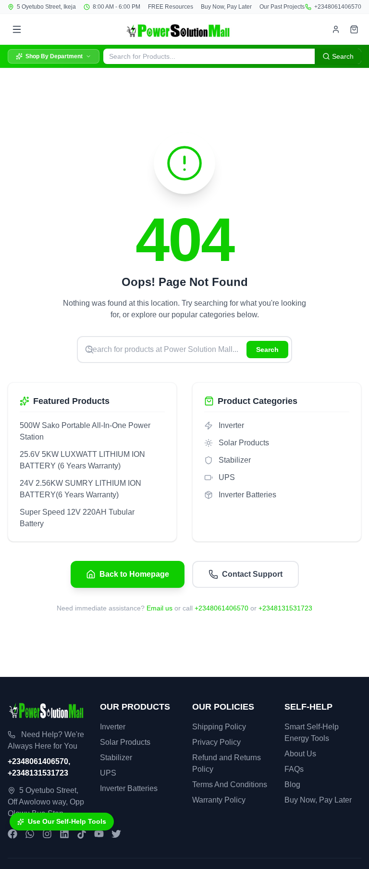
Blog (292, 784)
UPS (108, 773)
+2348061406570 (337, 6)
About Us (300, 754)
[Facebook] (12, 834)
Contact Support (252, 574)
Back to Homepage (134, 574)
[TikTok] (81, 834)
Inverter (112, 727)
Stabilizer (116, 757)
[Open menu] (17, 29)
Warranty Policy (219, 800)
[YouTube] (99, 834)
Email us (159, 608)
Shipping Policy (219, 727)
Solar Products (125, 742)
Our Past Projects (282, 6)
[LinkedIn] (64, 834)
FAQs (294, 769)
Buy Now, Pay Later (226, 6)
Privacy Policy (216, 742)
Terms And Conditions (229, 784)
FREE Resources (170, 6)
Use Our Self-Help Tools (67, 821)
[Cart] (354, 29)
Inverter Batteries (129, 788)
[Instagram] (47, 834)
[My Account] (336, 29)
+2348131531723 (285, 608)
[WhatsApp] (30, 834)
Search (267, 349)
